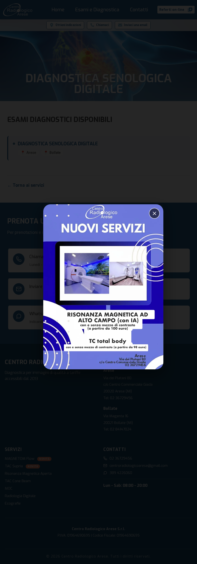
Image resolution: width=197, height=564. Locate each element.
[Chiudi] (154, 213)
